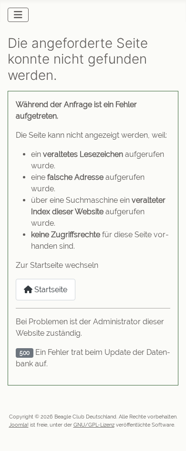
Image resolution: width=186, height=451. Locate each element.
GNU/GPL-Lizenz (93, 424)
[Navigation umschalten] (18, 15)
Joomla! (19, 424)
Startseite (49, 289)
